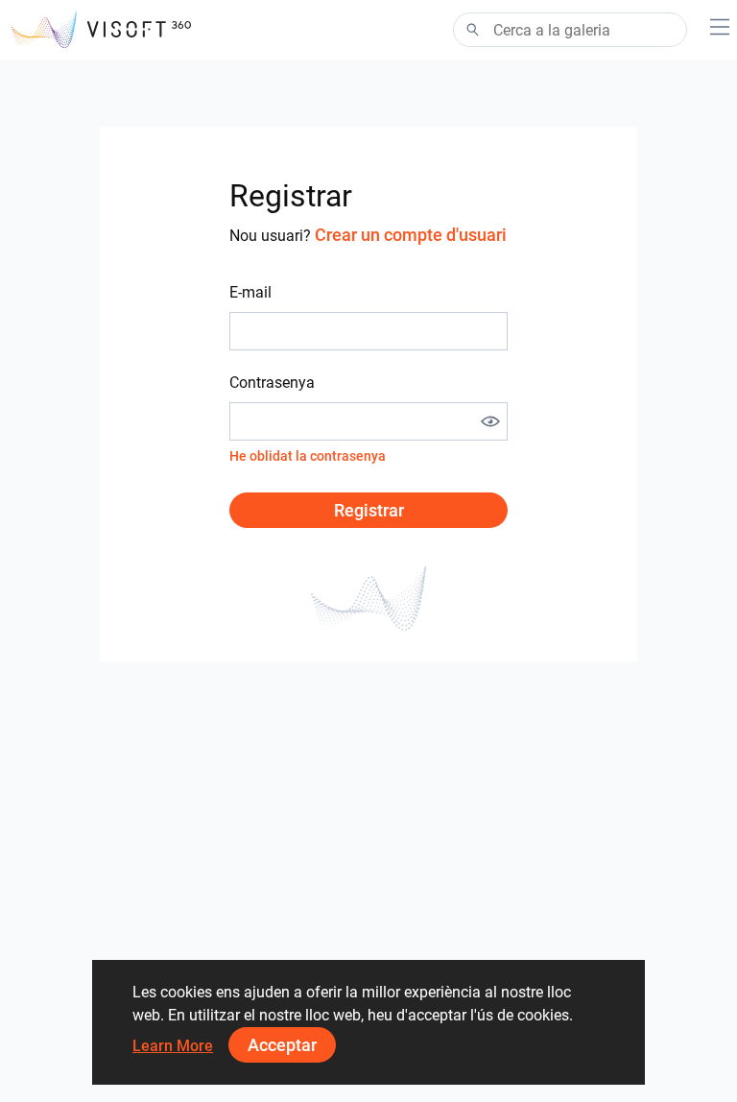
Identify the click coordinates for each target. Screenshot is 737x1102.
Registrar (369, 510)
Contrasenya (272, 382)
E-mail (250, 292)
